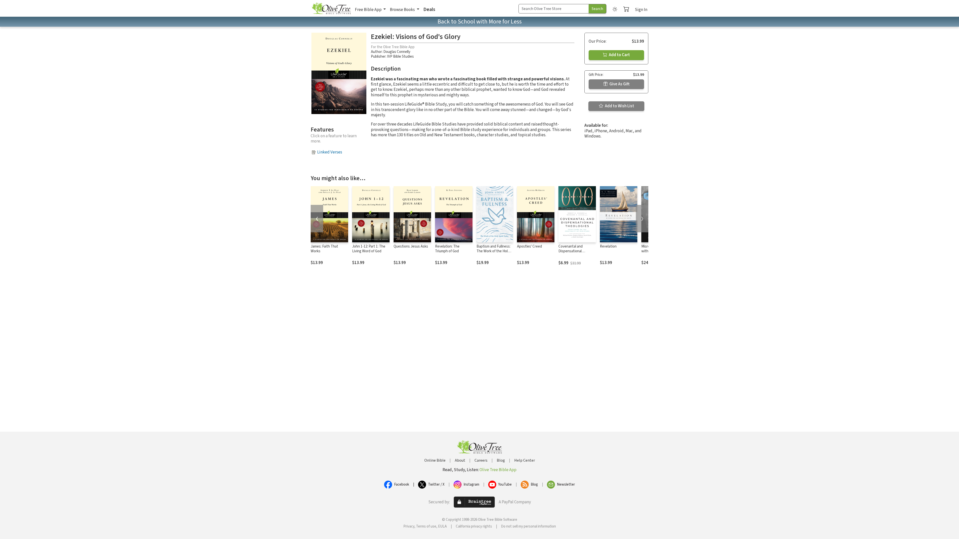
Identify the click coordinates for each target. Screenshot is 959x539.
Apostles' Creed (529, 246)
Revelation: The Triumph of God (447, 249)
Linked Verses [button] (329, 152)
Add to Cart (619, 55)
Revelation (608, 246)
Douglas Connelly (396, 51)
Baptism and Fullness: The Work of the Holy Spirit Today (493, 251)
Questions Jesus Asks (411, 246)
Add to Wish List (619, 106)
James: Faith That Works (324, 249)
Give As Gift (619, 84)
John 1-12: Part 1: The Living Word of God (368, 249)
